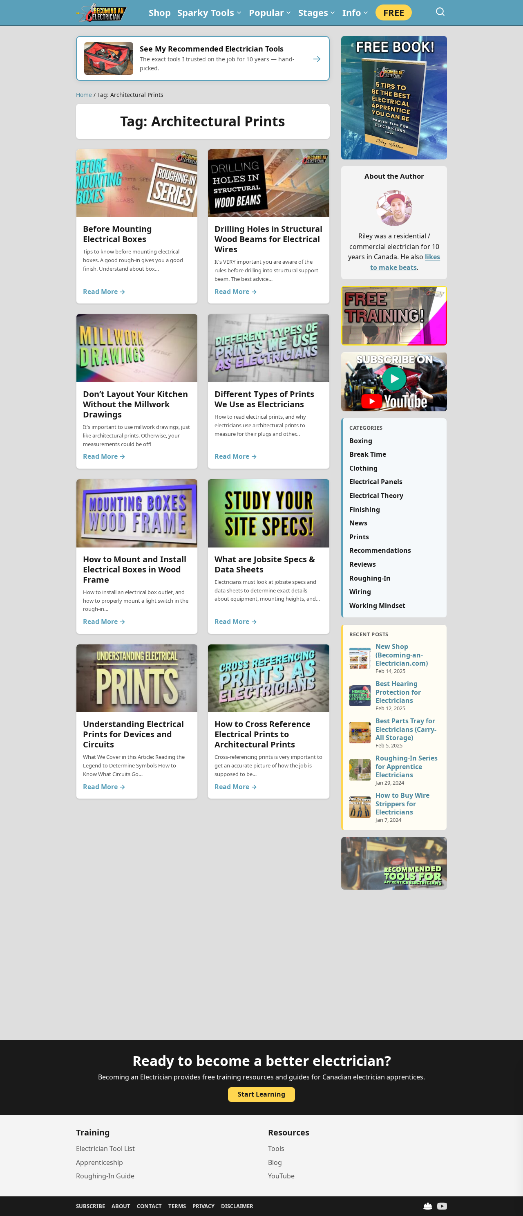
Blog (275, 1162)
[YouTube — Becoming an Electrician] (442, 1206)
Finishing (364, 509)
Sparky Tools (205, 12)
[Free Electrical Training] (427, 1206)
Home (84, 95)
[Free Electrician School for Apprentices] (394, 315)
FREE (393, 12)
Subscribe (90, 1206)
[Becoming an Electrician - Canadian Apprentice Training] (101, 12)
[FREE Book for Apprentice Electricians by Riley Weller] (394, 97)
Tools (276, 1148)
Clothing (363, 468)
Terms (177, 1206)
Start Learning (261, 1094)
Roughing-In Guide (105, 1175)
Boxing (360, 440)
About (121, 1206)
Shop (160, 12)
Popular (266, 12)
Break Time (367, 454)
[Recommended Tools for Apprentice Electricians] (394, 863)
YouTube (281, 1175)
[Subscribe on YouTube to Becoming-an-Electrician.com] (394, 381)
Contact (149, 1206)
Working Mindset (377, 605)
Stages (313, 12)
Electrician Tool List (105, 1148)
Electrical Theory (376, 495)
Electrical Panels (375, 481)
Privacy (203, 1206)
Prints (359, 536)
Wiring (360, 591)
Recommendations (380, 550)
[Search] (440, 11)
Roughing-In (370, 578)
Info (351, 12)
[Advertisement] (261, 970)
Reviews (362, 564)
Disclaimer (237, 1206)
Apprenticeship (99, 1162)
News (358, 522)
